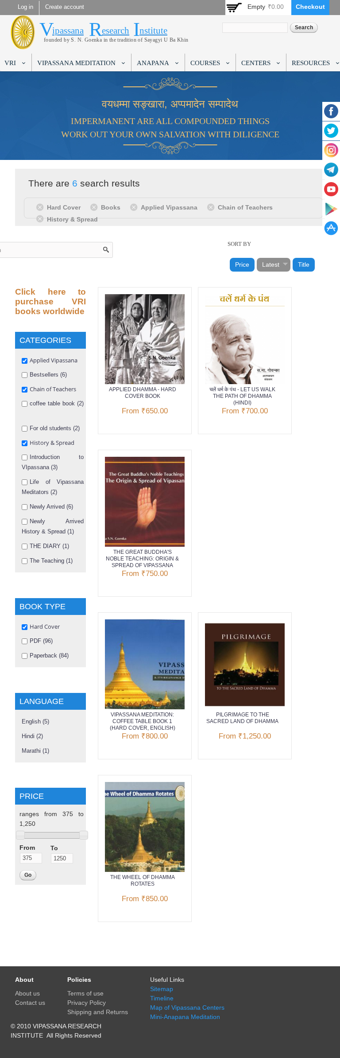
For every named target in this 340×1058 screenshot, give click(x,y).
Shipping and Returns (97, 1011)
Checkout (310, 6)
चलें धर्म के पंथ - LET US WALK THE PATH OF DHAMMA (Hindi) (242, 396)
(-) (41, 206)
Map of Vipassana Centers (187, 1007)
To (54, 848)
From (27, 847)
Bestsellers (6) (48, 374)
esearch (115, 30)
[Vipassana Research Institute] (23, 44)
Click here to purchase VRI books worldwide (50, 301)
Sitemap (161, 988)
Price (242, 264)
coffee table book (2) (57, 403)
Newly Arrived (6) (51, 506)
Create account (64, 7)
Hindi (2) (32, 736)
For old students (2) (55, 428)
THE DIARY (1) (49, 546)
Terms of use (85, 993)
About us (27, 993)
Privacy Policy (86, 1002)
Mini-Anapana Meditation (185, 1016)
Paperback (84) (49, 655)
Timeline (162, 998)
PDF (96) (41, 641)
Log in (25, 7)
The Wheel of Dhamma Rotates (142, 880)
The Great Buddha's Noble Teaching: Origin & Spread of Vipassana (142, 558)
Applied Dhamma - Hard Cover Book (142, 392)
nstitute (153, 30)
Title (303, 264)
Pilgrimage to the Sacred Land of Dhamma (242, 718)
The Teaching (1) (51, 560)
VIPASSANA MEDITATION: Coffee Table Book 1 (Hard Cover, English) (142, 721)
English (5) (35, 721)
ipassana (68, 30)
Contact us (30, 1002)
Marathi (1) (35, 750)
